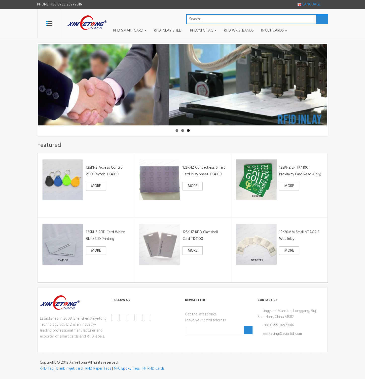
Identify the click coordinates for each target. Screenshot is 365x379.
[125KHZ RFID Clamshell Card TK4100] (159, 244)
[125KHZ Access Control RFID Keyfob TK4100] (62, 180)
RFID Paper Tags (98, 369)
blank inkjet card (69, 369)
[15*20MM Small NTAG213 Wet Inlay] (256, 244)
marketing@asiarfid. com (282, 334)
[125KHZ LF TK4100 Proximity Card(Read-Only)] (256, 180)
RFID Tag (47, 369)
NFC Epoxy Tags (127, 369)
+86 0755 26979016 (278, 325)
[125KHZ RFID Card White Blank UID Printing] (62, 244)
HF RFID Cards (154, 369)
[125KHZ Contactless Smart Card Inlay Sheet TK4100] (159, 180)
